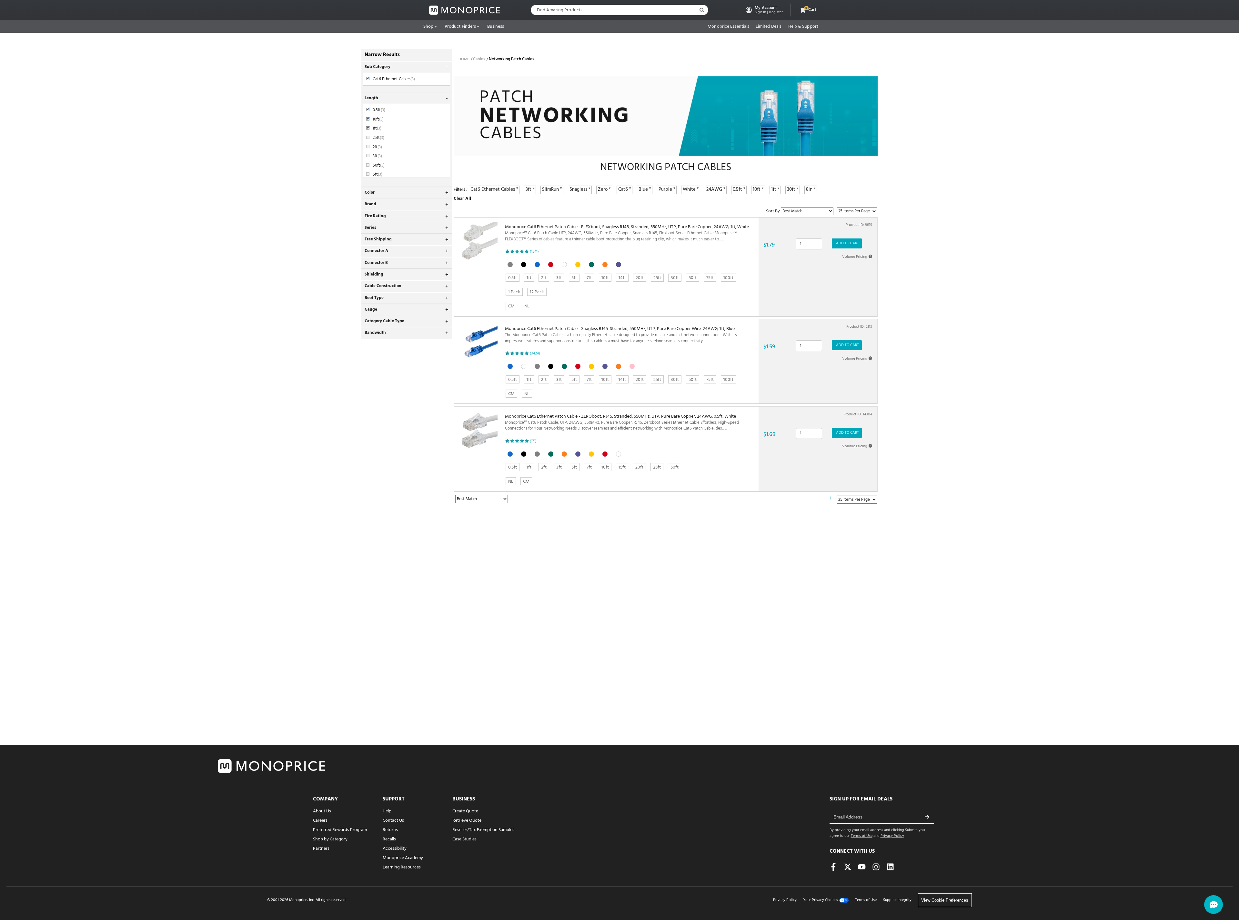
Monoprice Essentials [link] (728, 27)
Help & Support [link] (803, 27)
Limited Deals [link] (768, 27)
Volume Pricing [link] (856, 257)
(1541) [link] (534, 251)
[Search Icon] (701, 10)
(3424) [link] (535, 353)
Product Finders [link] (460, 26)
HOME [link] (463, 59)
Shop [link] (428, 26)
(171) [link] (533, 441)
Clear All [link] (462, 198)
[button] (763, 10)
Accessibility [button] (395, 848)
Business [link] (495, 26)
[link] (464, 10)
